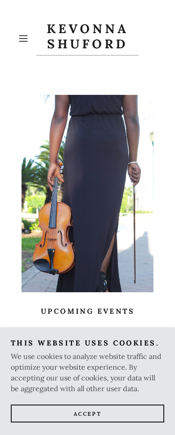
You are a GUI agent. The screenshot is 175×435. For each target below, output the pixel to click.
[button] (25, 38)
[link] (87, 38)
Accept (87, 413)
